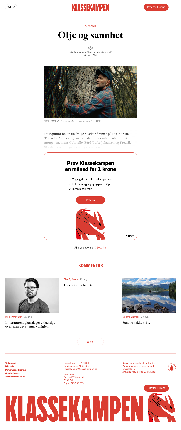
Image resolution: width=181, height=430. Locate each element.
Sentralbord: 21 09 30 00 (76, 362)
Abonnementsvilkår (15, 376)
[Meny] (174, 7)
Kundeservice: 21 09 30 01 (77, 365)
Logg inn (102, 247)
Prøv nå (90, 200)
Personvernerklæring (15, 369)
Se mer (90, 341)
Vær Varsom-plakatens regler (138, 364)
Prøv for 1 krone (156, 6)
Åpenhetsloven (12, 373)
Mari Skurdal (150, 371)
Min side (9, 366)
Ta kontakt (10, 362)
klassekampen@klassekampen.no (80, 368)
